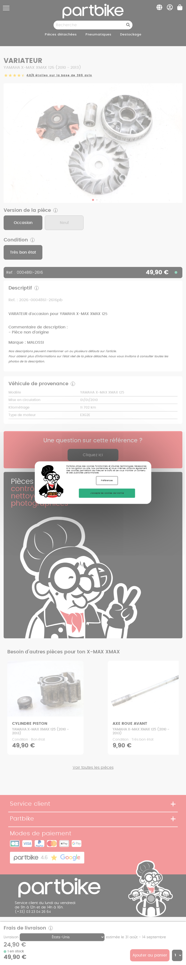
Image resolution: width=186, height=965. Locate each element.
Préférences (107, 480)
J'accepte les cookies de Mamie (107, 493)
